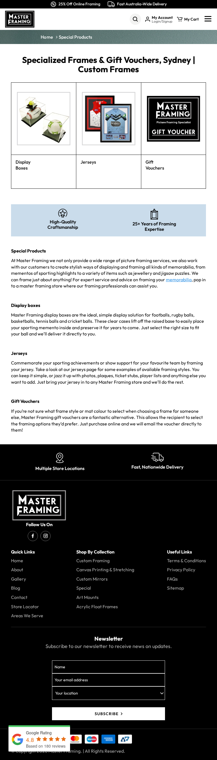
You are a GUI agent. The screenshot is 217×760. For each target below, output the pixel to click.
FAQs (172, 579)
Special (83, 588)
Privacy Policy (181, 569)
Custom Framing (93, 560)
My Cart (191, 19)
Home (47, 37)
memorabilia (179, 279)
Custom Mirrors (92, 579)
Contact (19, 597)
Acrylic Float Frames (97, 606)
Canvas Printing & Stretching (105, 569)
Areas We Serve (27, 615)
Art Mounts (87, 597)
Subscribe (106, 713)
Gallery (18, 579)
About (17, 569)
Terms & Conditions (186, 560)
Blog (15, 588)
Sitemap (175, 588)
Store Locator (25, 606)
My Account (162, 18)
